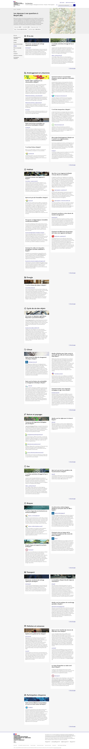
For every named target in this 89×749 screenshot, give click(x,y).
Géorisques (30, 549)
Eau (14, 49)
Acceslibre (27, 127)
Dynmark (30, 200)
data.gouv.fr (72, 741)
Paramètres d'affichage (62, 745)
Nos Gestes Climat (55, 392)
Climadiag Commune (32, 362)
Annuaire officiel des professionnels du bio (34, 452)
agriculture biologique (30, 426)
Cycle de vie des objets (18, 44)
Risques (15, 51)
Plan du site (15, 745)
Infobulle (57, 5)
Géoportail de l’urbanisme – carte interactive (33, 95)
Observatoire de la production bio (33, 444)
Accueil (15, 9)
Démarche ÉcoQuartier (59, 124)
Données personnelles (40, 745)
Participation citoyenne (16, 58)
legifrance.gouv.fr (64, 741)
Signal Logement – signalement (60, 190)
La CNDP (30, 707)
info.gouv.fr (47, 741)
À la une (15, 35)
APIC (55, 538)
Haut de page (72, 68)
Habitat (15, 40)
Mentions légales (33, 745)
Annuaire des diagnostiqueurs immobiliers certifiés (34, 232)
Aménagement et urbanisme (17, 38)
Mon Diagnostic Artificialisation (60, 95)
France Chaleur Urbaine (29, 287)
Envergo (53, 150)
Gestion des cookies (48, 745)
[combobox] (65, 5)
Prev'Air (26, 651)
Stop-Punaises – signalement (60, 236)
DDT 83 (53, 422)
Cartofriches (30, 153)
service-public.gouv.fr (55, 741)
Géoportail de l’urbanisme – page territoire (33, 102)
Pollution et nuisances (18, 55)
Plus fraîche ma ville (58, 373)
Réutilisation (54, 745)
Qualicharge (27, 47)
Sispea (53, 474)
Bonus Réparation (29, 320)
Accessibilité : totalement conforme (23, 745)
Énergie (15, 42)
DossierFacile (54, 217)
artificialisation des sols (60, 83)
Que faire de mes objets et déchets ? (31, 327)
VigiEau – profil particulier (56, 55)
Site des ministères (70, 2)
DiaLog (53, 583)
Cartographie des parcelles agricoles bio (34, 434)
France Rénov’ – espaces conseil (31, 181)
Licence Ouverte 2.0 (57, 747)
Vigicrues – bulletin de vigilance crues (34, 526)
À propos (62, 2)
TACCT (29, 385)
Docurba (26, 109)
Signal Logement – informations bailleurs (62, 200)
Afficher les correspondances (74, 5)
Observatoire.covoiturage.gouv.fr (57, 606)
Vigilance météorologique (59, 513)
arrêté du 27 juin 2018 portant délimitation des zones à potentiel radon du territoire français (62, 680)
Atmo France (27, 636)
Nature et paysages (17, 48)
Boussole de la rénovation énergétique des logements (34, 261)
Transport (16, 53)
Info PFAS (53, 648)
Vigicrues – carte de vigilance (33, 515)
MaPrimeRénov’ (40, 254)
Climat (15, 46)
